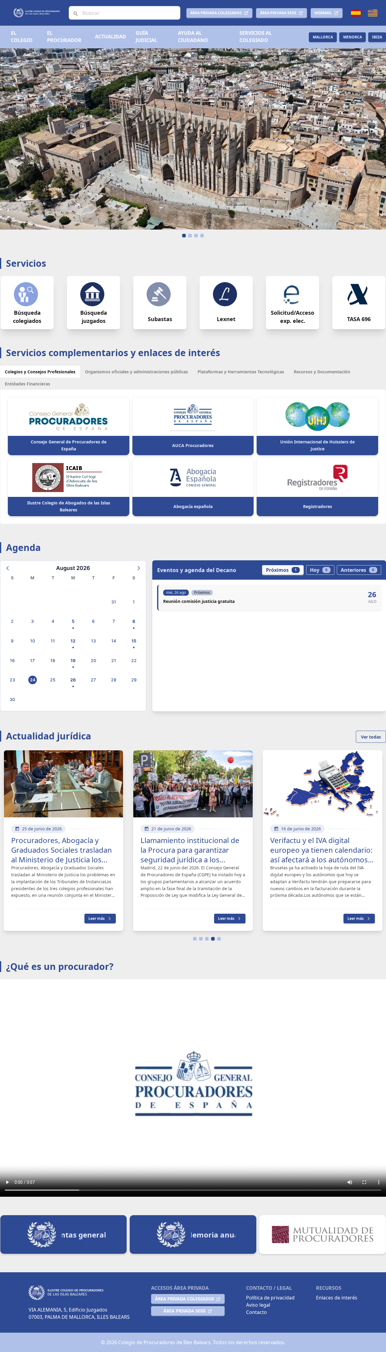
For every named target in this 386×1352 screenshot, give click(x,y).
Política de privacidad (270, 1297)
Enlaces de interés (336, 1297)
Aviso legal (258, 1305)
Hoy (318, 570)
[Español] (356, 13)
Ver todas (371, 737)
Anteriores (357, 570)
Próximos (281, 570)
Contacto (256, 1312)
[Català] (372, 13)
